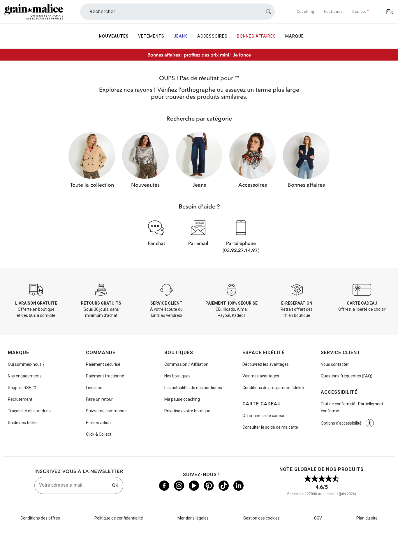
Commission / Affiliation (186, 364)
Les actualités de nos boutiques (193, 387)
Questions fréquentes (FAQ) (346, 376)
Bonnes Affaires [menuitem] (256, 36)
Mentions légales (193, 518)
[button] (370, 423)
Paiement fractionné (105, 376)
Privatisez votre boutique (187, 411)
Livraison (94, 387)
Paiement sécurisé (103, 364)
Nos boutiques (177, 376)
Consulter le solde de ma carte (270, 427)
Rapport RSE (19, 387)
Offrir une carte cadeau (264, 415)
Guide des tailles (23, 422)
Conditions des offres (40, 518)
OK (115, 485)
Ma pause (182, 399)
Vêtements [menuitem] (151, 36)
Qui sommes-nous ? (26, 364)
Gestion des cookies (261, 518)
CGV (318, 518)
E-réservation (98, 422)
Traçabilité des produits (29, 411)
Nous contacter (335, 364)
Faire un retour (99, 399)
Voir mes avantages (260, 376)
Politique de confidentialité (118, 518)
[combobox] (177, 11)
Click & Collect (98, 434)
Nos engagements (25, 376)
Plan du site (367, 518)
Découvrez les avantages (265, 364)
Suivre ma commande (106, 411)
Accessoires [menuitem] (212, 36)
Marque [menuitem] (294, 36)
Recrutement (20, 399)
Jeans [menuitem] (181, 36)
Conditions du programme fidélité (273, 387)
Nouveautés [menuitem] (114, 36)
